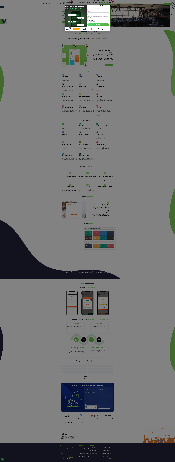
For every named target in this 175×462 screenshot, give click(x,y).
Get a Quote (98, 24)
